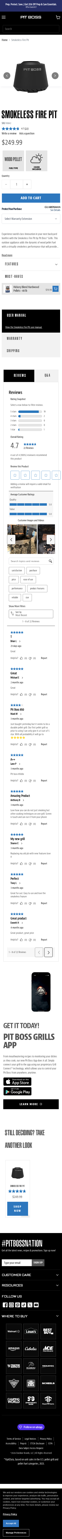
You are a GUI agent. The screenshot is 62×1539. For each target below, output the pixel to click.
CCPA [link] (50, 1443)
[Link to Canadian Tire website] (14, 1390)
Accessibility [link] (11, 1443)
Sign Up (38, 1262)
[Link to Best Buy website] (48, 1338)
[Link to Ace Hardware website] (48, 1355)
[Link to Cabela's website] (31, 1355)
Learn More (29, 1104)
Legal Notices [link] (30, 1438)
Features (12, 264)
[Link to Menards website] (48, 1373)
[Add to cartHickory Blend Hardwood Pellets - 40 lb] (56, 289)
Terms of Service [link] (14, 1438)
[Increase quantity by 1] (27, 184)
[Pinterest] (16, 1303)
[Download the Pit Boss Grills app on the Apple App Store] (17, 1085)
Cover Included (36, 168)
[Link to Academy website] (31, 1373)
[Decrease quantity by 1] (6, 184)
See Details (55, 210)
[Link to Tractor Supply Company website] (14, 1373)
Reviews (20, 376)
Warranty (15, 339)
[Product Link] (7, 289)
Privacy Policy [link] (46, 1438)
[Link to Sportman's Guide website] (31, 1407)
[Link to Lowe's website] (31, 1338)
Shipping (13, 351)
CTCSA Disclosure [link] (37, 1443)
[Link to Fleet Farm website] (48, 1407)
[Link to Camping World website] (14, 1407)
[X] (29, 1303)
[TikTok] (22, 1303)
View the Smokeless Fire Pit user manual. (23, 327)
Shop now (18, 1209)
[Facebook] (4, 1303)
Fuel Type (13, 168)
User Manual (17, 316)
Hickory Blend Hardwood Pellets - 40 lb (26, 288)
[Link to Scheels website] (48, 1390)
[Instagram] (10, 1303)
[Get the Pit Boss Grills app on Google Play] (17, 1094)
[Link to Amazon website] (14, 1355)
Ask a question (26, 133)
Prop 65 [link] (23, 1443)
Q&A (48, 376)
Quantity (5, 175)
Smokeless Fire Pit (17, 1186)
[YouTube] (35, 1303)
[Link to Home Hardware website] (31, 1390)
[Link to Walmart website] (14, 1338)
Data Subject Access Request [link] (31, 1448)
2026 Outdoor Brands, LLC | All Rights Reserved (31, 1453)
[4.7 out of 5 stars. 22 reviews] (17, 1191)
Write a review (9, 133)
